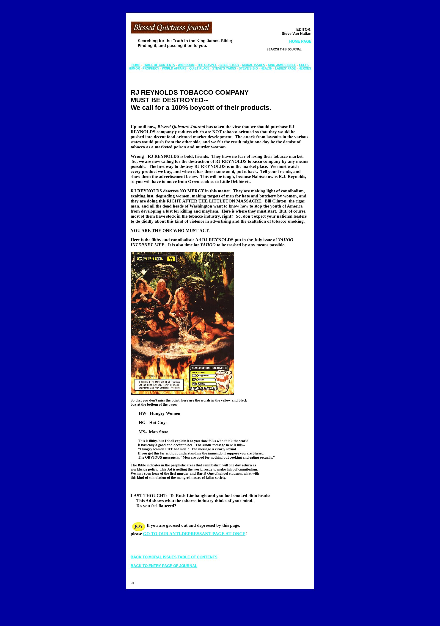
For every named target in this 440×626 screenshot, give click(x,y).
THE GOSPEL (207, 65)
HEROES (305, 68)
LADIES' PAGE (285, 68)
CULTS (304, 65)
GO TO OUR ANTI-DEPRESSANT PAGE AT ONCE (194, 533)
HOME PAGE (300, 41)
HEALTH (266, 68)
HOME (136, 65)
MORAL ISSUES (253, 65)
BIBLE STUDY (229, 65)
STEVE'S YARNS (224, 68)
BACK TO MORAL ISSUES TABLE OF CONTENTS (174, 557)
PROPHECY (151, 68)
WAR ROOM (186, 65)
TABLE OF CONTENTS (159, 65)
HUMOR (134, 68)
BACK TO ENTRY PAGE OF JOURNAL (164, 566)
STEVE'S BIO (249, 68)
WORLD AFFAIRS (174, 68)
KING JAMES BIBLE (282, 65)
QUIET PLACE (198, 68)
